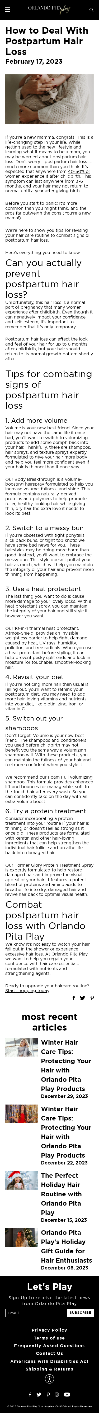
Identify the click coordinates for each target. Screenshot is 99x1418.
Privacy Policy (49, 1330)
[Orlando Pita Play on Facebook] (30, 1395)
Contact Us (49, 1353)
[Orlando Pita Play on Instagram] (57, 1395)
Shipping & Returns (49, 1369)
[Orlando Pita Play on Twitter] (38, 1395)
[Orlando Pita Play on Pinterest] (48, 1395)
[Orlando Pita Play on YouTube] (67, 1395)
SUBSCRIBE (80, 1313)
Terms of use (49, 1338)
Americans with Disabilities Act (49, 1361)
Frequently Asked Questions (49, 1346)
